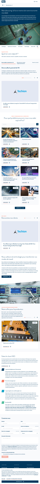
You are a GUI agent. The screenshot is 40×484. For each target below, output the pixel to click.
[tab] (4, 46)
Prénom (3, 421)
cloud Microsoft (28, 405)
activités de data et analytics (31, 407)
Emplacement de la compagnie (26, 431)
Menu (37, 1)
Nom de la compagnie (10, 431)
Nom (22, 421)
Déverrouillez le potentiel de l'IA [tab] (8, 62)
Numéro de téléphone (29, 426)
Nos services (16, 467)
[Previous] (34, 78)
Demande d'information (6, 436)
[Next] (37, 78)
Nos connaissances (30, 467)
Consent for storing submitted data (8, 452)
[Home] (3, 2)
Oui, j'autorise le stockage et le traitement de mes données (14, 454)
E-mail (3, 426)
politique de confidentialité (12, 446)
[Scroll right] (37, 46)
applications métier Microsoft (10, 407)
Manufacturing (4, 467)
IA (32, 405)
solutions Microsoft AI (20, 407)
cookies (9, 475)
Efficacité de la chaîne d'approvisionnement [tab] (21, 63)
